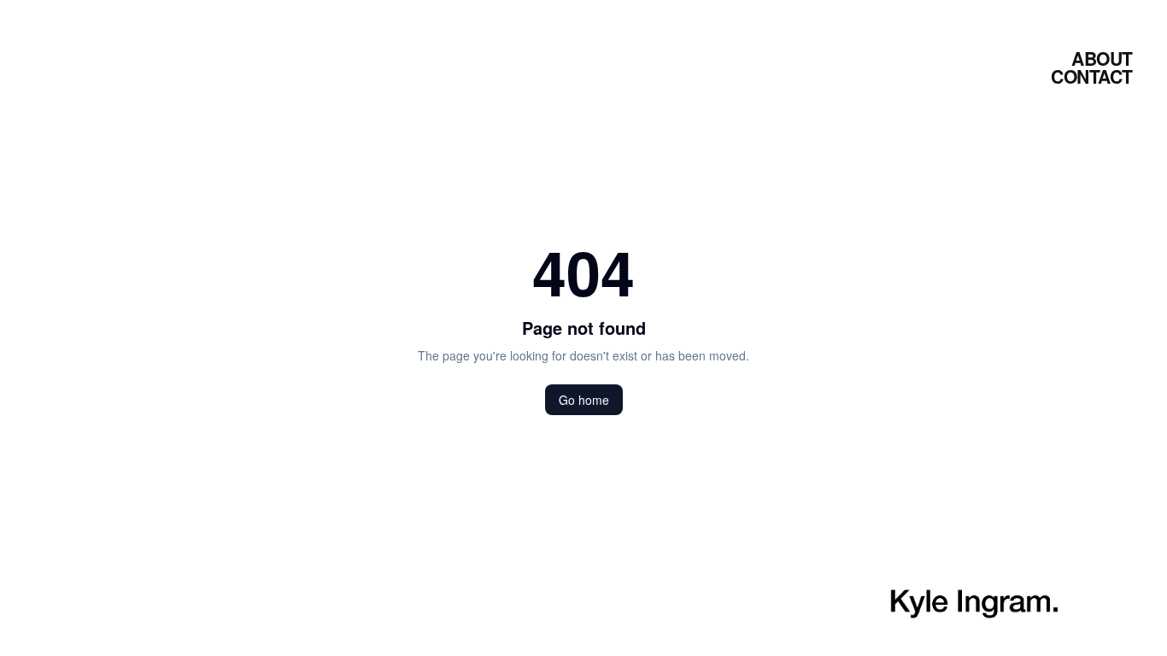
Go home (584, 399)
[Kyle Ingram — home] (974, 604)
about (1102, 58)
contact (1092, 76)
